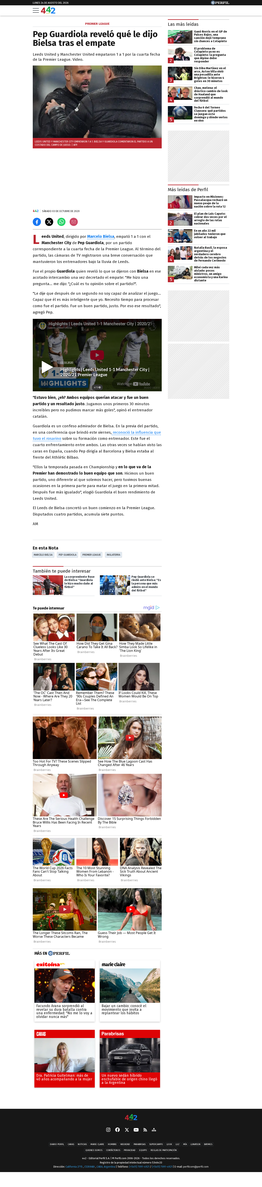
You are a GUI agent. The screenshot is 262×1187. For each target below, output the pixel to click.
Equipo (143, 1150)
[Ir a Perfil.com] (220, 4)
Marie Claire (97, 1144)
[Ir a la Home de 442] (48, 12)
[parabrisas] (130, 1035)
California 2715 (74, 1166)
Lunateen (195, 1144)
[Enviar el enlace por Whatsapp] (61, 222)
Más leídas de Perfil (188, 189)
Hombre (112, 1144)
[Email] (74, 222)
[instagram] (108, 1130)
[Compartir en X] (49, 222)
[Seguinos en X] (127, 1130)
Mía (185, 1144)
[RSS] (145, 1130)
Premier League (91, 554)
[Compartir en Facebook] (37, 222)
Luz (178, 1144)
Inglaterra (113, 554)
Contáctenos (113, 1150)
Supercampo (156, 1144)
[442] (131, 1117)
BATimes (208, 1144)
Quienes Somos (93, 1150)
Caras (71, 1144)
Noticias (82, 1144)
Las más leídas (183, 24)
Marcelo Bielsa (43, 554)
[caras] (64, 1035)
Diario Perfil (57, 1144)
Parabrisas (140, 1144)
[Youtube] (136, 1130)
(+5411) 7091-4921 (139, 1166)
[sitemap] (154, 1130)
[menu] (36, 10)
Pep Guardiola (67, 554)
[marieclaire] (130, 965)
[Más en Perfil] (58, 953)
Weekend (125, 1144)
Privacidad (130, 1150)
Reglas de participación (164, 1150)
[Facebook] (117, 1130)
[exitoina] (64, 965)
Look (169, 1144)
